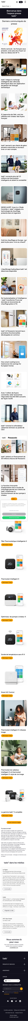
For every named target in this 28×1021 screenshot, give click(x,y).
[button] (17, 2)
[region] (14, 510)
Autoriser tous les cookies (14, 517)
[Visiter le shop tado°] (21, 2)
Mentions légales (13, 1015)
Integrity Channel (19, 1012)
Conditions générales (8, 1010)
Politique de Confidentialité (19, 1010)
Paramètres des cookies (14, 510)
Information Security (9, 1012)
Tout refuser (14, 514)
